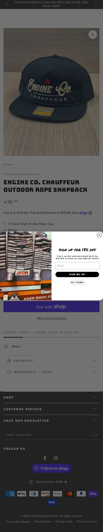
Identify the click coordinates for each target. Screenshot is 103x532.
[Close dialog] (99, 235)
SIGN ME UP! (77, 274)
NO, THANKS (77, 282)
